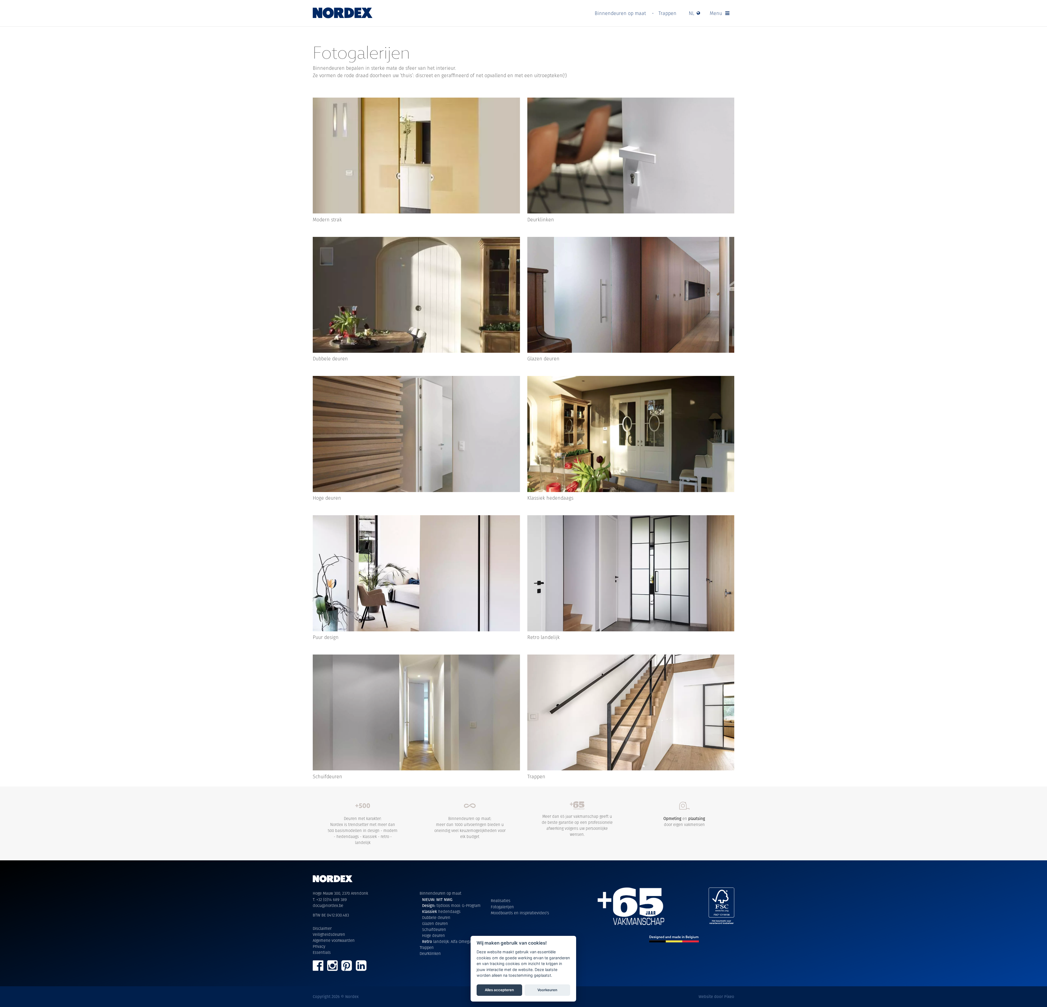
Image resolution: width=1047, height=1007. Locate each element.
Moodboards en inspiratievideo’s (520, 913)
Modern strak (327, 219)
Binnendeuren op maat (620, 13)
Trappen (667, 13)
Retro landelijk (543, 637)
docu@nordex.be (328, 905)
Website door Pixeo (716, 996)
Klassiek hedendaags (550, 498)
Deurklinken (540, 219)
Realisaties (500, 900)
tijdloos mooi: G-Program (451, 905)
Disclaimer (322, 928)
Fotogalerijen (502, 907)
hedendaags (441, 911)
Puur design (326, 637)
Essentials (322, 952)
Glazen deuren (543, 358)
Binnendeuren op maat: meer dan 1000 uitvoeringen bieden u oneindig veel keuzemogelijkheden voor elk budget (470, 827)
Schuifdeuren (327, 776)
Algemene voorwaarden (334, 940)
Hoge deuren (327, 498)
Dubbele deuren (330, 358)
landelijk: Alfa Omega (446, 941)
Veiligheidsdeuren (329, 934)
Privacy (319, 946)
